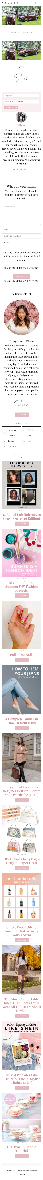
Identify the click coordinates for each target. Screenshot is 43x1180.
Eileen (22, 125)
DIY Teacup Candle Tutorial (21, 1149)
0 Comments (27, 33)
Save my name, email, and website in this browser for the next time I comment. (21, 256)
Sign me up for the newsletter (22, 267)
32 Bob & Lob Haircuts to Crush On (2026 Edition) (21, 516)
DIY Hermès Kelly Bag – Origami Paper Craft (21, 861)
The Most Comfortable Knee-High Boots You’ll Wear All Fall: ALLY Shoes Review (21, 1005)
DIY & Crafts (21, 578)
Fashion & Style (21, 1071)
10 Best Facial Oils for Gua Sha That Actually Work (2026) (21, 931)
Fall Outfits (21, 995)
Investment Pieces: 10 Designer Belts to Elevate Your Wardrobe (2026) (21, 791)
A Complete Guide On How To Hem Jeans (21, 721)
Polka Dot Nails (21, 654)
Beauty (21, 510)
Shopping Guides (21, 783)
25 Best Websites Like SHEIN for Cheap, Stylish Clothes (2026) (22, 1079)
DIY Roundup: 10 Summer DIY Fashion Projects (21, 586)
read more (21, 414)
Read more (21, 523)
